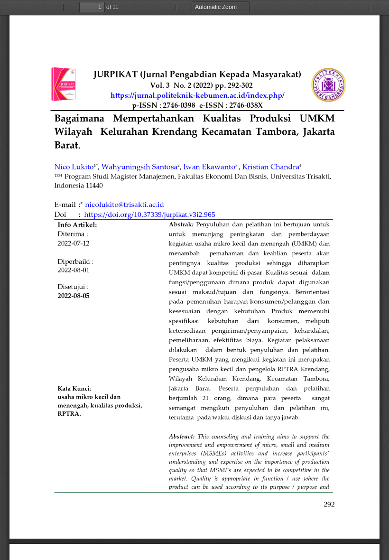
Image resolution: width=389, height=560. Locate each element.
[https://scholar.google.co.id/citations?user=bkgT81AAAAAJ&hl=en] (209, 166)
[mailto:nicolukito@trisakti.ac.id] (124, 204)
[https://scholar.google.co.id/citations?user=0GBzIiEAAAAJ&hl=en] (139, 166)
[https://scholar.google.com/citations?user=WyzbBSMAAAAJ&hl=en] (271, 166)
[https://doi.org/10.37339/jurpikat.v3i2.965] (149, 214)
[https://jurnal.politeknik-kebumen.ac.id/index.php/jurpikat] (201, 95)
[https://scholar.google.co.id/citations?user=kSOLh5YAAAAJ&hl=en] (74, 166)
